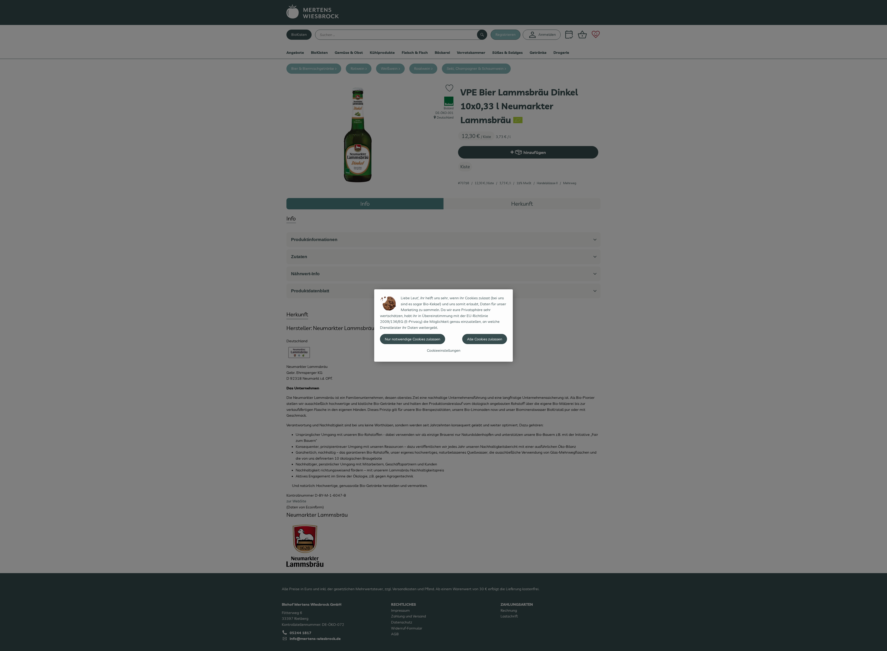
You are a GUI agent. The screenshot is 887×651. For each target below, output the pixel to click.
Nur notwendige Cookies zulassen (412, 339)
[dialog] (443, 325)
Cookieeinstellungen (443, 350)
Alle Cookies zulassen (484, 339)
